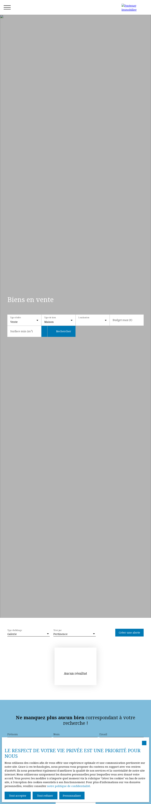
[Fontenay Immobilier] (134, 7)
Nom (56, 734)
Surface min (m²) (21, 331)
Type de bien (50, 318)
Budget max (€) (122, 320)
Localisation (83, 318)
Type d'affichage (14, 630)
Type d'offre (15, 318)
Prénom (12, 734)
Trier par (57, 630)
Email (103, 734)
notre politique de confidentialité (68, 786)
